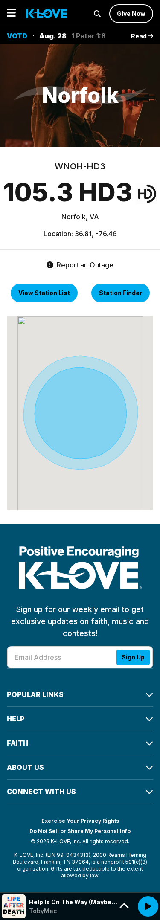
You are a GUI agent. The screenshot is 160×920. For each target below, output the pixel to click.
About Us (25, 767)
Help (16, 718)
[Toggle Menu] (11, 13)
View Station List (44, 292)
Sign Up (133, 657)
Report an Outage (84, 265)
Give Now (131, 13)
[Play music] (148, 906)
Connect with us (41, 791)
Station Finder (120, 292)
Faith (17, 743)
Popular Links (35, 694)
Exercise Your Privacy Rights (80, 821)
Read (139, 36)
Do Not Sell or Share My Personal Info (80, 831)
